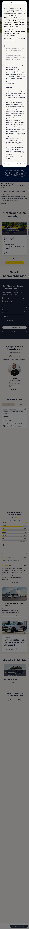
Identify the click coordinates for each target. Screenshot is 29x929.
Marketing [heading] (9, 87)
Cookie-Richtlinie (8, 33)
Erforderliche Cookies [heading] (12, 46)
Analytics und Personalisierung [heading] (14, 65)
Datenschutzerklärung (9, 35)
